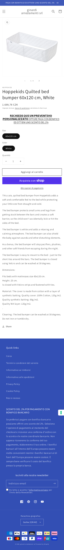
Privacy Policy (13, 384)
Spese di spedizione (22, 108)
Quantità (6, 155)
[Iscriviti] (54, 483)
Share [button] (9, 326)
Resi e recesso (13, 398)
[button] (3, 11)
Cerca (9, 356)
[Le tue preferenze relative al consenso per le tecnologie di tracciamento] (61, 413)
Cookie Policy (13, 391)
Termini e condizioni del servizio (22, 363)
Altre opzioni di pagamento (32, 188)
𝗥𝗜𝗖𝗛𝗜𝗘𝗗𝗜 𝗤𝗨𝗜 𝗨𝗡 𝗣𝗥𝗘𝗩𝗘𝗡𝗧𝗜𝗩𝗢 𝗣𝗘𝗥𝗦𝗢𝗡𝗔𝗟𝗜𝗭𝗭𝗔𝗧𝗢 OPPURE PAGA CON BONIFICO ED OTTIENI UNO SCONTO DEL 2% (31, 117)
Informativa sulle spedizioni (20, 377)
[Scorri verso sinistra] (25, 80)
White (9, 148)
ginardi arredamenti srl (27, 544)
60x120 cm (11, 136)
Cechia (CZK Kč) (30, 522)
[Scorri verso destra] (39, 80)
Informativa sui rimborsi (18, 370)
